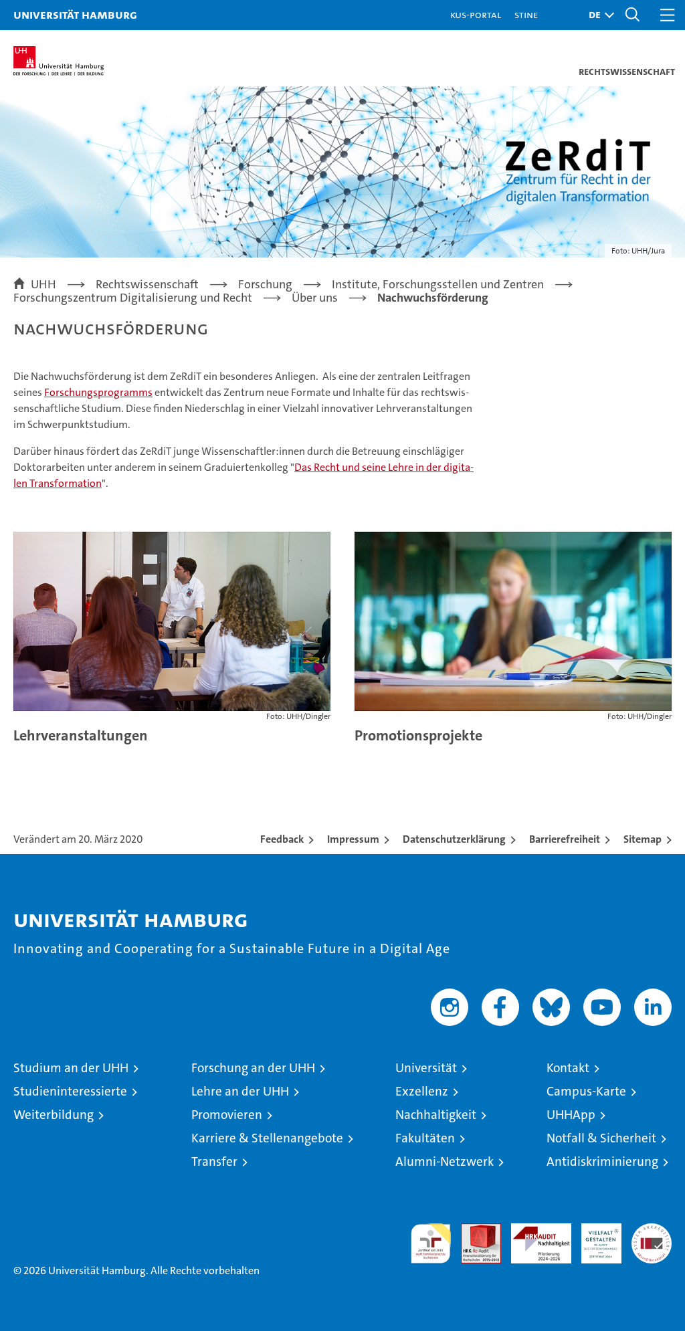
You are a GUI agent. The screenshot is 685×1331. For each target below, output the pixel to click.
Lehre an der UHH (240, 1091)
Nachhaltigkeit (435, 1114)
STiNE (526, 14)
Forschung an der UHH (253, 1067)
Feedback (282, 839)
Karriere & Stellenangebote (267, 1138)
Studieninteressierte (70, 1091)
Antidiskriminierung (602, 1161)
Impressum (353, 839)
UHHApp (571, 1114)
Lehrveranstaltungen (80, 735)
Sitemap (642, 839)
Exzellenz (421, 1091)
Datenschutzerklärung (454, 839)
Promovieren (226, 1114)
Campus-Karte (586, 1091)
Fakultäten (425, 1138)
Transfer (214, 1161)
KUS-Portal (475, 14)
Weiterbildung (53, 1114)
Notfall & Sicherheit (601, 1138)
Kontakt (568, 1067)
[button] (598, 15)
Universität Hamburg (75, 14)
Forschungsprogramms (98, 392)
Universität (426, 1067)
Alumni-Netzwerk (444, 1161)
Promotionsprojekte (418, 735)
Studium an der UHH (70, 1067)
